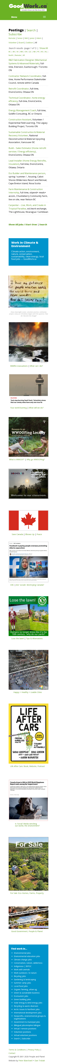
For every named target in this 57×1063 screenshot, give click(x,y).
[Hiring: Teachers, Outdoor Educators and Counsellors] (28, 485)
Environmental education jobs (27, 956)
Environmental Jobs (22, 953)
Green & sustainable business (27, 992)
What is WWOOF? (17, 459)
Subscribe (15, 34)
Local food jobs (21, 986)
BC (10, 51)
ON (26, 51)
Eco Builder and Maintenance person (27, 173)
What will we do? (36, 407)
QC (30, 51)
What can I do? (36, 366)
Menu (14, 17)
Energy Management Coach (22, 110)
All (24, 55)
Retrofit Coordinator (19, 88)
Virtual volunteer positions (25, 1035)
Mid (26, 38)
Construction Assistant (20, 119)
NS (42, 51)
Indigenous (19, 966)
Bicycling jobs (20, 976)
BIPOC (28, 966)
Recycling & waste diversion (26, 1006)
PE (38, 51)
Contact (12, 1053)
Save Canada (17, 534)
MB (21, 51)
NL (46, 51)
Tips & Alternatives (34, 638)
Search (31, 30)
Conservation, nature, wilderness (28, 963)
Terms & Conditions (17, 1049)
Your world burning (18, 407)
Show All (44, 48)
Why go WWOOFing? (36, 459)
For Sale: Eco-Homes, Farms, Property (27, 893)
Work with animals (22, 969)
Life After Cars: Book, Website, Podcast (27, 766)
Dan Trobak (40, 1060)
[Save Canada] (28, 521)
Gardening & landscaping (25, 979)
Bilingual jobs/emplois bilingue (27, 1025)
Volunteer (13, 42)
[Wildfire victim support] (28, 343)
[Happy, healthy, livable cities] (28, 670)
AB (14, 51)
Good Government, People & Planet (27, 931)
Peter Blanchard (25, 1060)
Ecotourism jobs (21, 996)
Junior (32, 38)
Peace (39, 534)
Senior (20, 38)
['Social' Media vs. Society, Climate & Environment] (28, 801)
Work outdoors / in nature (25, 973)
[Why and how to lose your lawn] (28, 617)
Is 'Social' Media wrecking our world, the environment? (24, 824)
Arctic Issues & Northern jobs (27, 1009)
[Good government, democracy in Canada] (28, 918)
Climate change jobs (23, 959)
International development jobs (28, 1012)
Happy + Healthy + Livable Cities (27, 692)
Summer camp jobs (22, 983)
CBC (12, 585)
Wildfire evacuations (19, 366)
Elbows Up (29, 534)
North (11, 55)
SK (17, 51)
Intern (39, 38)
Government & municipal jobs (27, 1022)
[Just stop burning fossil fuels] (28, 390)
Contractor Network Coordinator (25, 76)
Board (21, 42)
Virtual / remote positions (25, 1028)
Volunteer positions (22, 1032)
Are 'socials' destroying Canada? (30, 585)
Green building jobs (22, 999)
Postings (16, 30)
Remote (12, 38)
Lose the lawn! (17, 638)
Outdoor (29, 42)
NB (34, 51)
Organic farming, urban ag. (25, 989)
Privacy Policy (34, 1049)
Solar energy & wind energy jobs (28, 1002)
